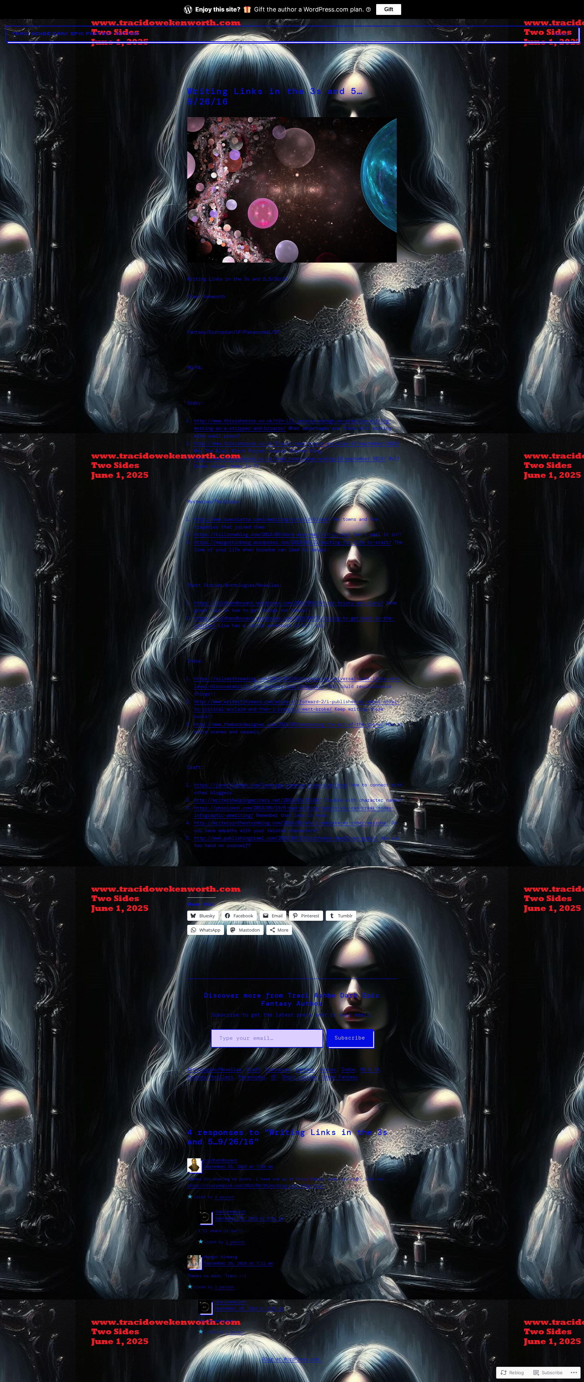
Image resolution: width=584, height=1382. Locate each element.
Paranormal (252, 1077)
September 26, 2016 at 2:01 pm (249, 1218)
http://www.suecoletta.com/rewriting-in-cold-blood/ (261, 519)
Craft (253, 1069)
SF (273, 1077)
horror (328, 1069)
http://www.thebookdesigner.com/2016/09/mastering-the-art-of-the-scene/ (288, 724)
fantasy (304, 1069)
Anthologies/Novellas (214, 1069)
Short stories (299, 1077)
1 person (224, 1197)
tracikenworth (230, 1211)
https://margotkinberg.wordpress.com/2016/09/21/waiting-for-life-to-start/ (292, 542)
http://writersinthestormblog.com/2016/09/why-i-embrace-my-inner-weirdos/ (291, 823)
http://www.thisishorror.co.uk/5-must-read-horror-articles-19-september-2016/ (296, 443)
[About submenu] (570, 33)
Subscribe (350, 1037)
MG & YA (369, 1069)
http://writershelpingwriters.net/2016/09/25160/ (257, 800)
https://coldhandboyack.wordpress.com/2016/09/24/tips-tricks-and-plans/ (288, 603)
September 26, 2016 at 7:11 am (238, 1263)
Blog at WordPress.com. (292, 1359)
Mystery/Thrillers (210, 1077)
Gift (388, 9)
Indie (348, 1069)
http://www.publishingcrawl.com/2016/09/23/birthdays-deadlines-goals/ (286, 838)
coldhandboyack (220, 1160)
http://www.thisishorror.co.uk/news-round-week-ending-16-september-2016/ (290, 458)
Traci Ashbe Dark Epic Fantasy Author (76, 34)
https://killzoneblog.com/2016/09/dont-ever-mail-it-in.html (272, 534)
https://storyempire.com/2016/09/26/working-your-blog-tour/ (255, 1185)
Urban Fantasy (340, 1077)
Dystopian (278, 1069)
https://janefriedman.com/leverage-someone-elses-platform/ (271, 785)
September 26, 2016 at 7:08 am (238, 1166)
